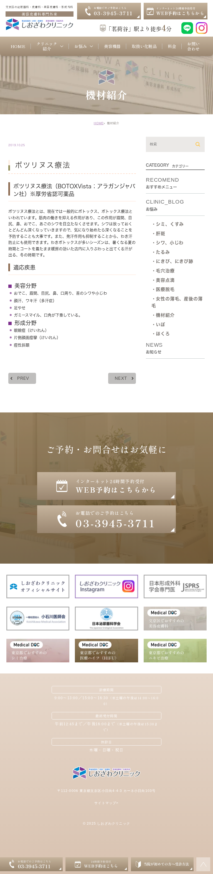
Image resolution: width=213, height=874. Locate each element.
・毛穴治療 (163, 270)
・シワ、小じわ (167, 242)
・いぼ (158, 324)
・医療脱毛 (163, 289)
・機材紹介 (163, 315)
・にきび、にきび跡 (172, 261)
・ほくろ (160, 333)
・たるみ (160, 252)
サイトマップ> (106, 803)
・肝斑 (158, 233)
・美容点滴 (163, 280)
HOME (98, 123)
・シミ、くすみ (167, 224)
